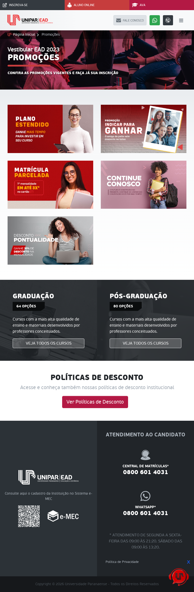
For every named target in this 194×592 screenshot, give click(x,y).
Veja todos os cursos (48, 343)
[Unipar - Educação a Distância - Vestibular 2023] (30, 20)
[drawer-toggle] (181, 20)
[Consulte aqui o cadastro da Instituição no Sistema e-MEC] (63, 516)
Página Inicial (24, 34)
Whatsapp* (145, 511)
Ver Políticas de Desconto (95, 402)
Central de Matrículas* (146, 470)
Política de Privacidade (122, 562)
